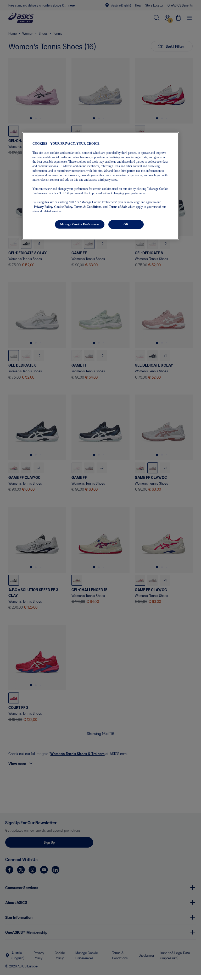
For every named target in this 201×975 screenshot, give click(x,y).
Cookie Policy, (63, 206)
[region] (100, 186)
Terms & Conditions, (88, 206)
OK (126, 224)
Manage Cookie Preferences (79, 224)
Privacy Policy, (43, 206)
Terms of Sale (118, 206)
